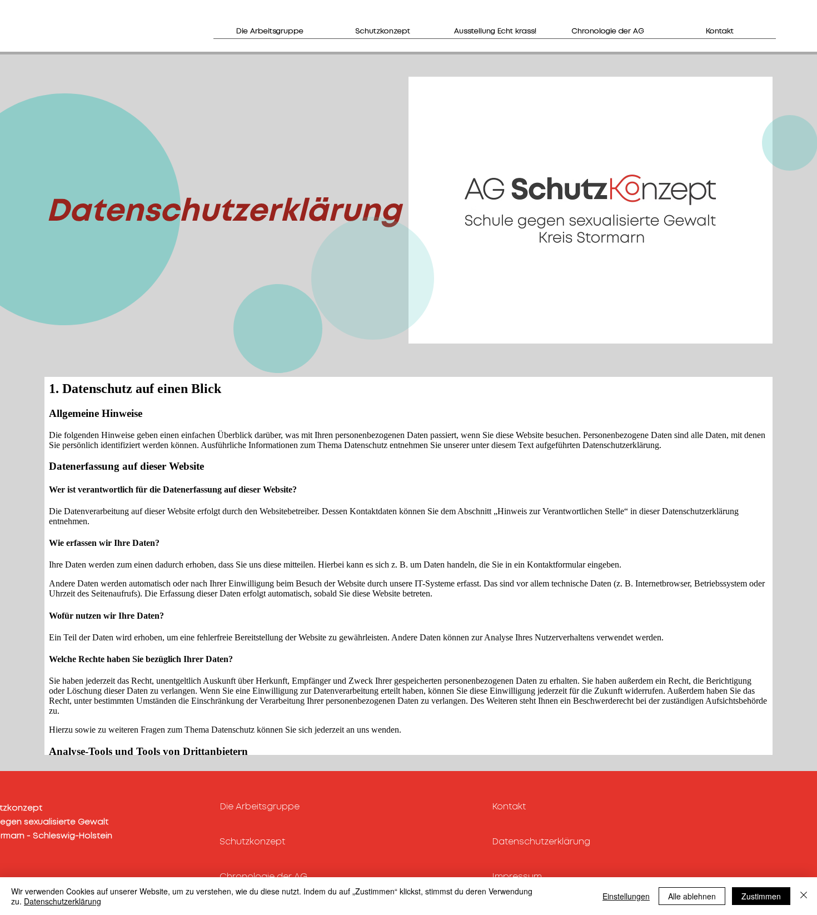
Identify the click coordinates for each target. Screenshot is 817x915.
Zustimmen (761, 896)
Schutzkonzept (252, 842)
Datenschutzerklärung (541, 842)
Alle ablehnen (692, 896)
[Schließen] (803, 896)
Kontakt (509, 807)
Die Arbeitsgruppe (260, 807)
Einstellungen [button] (626, 896)
